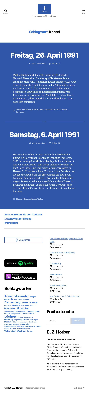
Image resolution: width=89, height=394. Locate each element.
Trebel (6, 329)
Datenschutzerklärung (17, 218)
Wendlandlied (56, 274)
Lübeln (31, 314)
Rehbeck (16, 324)
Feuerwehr (33, 303)
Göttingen (33, 306)
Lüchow (10, 316)
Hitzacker (57, 109)
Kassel (64, 109)
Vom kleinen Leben (58, 285)
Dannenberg (26, 109)
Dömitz (25, 303)
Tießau (40, 199)
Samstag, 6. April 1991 (44, 134)
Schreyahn (30, 326)
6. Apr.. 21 (56, 143)
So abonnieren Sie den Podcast (23, 214)
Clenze (19, 199)
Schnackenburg (10, 326)
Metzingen (34, 320)
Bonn (14, 299)
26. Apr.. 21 (56, 64)
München (15, 322)
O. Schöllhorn (40, 64)
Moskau (7, 322)
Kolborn (7, 313)
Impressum (11, 222)
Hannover (49, 109)
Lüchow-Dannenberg (25, 317)
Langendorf (16, 314)
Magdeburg (18, 320)
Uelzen (13, 329)
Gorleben (25, 306)
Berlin (7, 299)
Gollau (41, 109)
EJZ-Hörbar (17, 388)
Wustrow (21, 331)
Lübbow (24, 313)
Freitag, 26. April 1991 (45, 55)
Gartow (35, 109)
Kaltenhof (30, 311)
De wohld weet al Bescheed (62, 252)
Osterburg (8, 324)
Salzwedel (20, 112)
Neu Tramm (33, 322)
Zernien (30, 331)
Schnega (20, 326)
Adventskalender (16, 296)
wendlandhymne (23, 329)
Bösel (18, 109)
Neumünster (24, 322)
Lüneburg (8, 319)
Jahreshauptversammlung (15, 311)
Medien (26, 320)
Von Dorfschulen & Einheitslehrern (64, 296)
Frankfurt (7, 306)
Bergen (33, 297)
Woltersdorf (10, 331)
